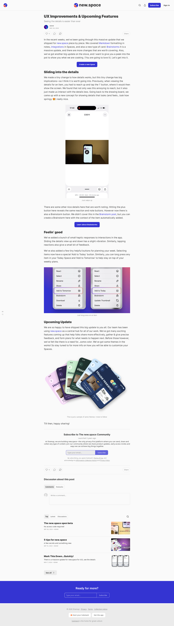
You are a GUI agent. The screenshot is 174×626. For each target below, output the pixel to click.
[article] (87, 528)
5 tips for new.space (55, 539)
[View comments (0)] (54, 33)
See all (49, 573)
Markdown (104, 43)
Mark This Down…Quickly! (59, 556)
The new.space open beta (58, 523)
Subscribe (154, 5)
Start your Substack (81, 615)
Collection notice (100, 609)
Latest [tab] (52, 516)
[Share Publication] (145, 5)
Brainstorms (113, 46)
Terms (90, 609)
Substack (75, 621)
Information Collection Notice (86, 460)
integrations (57, 46)
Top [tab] (46, 516)
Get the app (98, 615)
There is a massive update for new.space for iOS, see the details (69, 559)
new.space (62, 43)
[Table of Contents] (2, 313)
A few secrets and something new (57, 543)
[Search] (139, 5)
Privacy (84, 609)
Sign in (167, 5)
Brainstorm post (107, 214)
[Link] (40, 72)
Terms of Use (98, 458)
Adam (52, 26)
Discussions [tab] (62, 516)
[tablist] (54, 487)
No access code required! (54, 526)
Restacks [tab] (59, 487)
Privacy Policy (105, 460)
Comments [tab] (49, 487)
